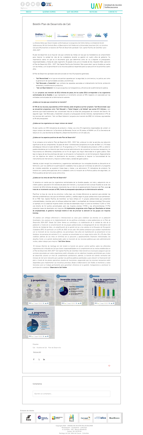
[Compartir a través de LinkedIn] (44, 359)
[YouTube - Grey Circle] (33, 4)
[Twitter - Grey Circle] (28, 4)
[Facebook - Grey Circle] (22, 4)
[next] (116, 419)
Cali (34, 348)
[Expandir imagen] (38, 289)
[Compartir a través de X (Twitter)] (39, 359)
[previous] (26, 419)
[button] (49, 12)
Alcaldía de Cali (42, 348)
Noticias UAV (37, 352)
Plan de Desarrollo (54, 348)
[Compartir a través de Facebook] (34, 359)
